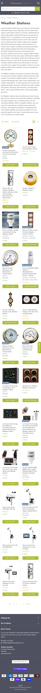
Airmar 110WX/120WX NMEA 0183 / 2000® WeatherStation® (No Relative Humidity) (30, 470)
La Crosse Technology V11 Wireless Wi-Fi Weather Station (10, 387)
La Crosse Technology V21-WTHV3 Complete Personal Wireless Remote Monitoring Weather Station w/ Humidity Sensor (30, 428)
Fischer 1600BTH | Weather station (29, 189)
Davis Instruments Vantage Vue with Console (8, 583)
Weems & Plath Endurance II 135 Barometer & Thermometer (8, 349)
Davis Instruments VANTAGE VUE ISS (8, 508)
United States (19, 661)
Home (3, 18)
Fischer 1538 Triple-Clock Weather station (30, 148)
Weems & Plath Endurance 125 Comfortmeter (28, 348)
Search (20, 685)
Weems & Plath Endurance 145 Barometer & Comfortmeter (7, 271)
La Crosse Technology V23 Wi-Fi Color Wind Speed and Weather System (10, 470)
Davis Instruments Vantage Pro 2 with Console (29, 547)
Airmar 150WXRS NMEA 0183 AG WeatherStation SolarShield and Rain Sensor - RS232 (30, 271)
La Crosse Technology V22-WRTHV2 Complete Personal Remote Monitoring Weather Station (10, 427)
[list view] (38, 122)
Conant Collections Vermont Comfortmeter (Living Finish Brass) (10, 152)
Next (28, 604)
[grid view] (34, 122)
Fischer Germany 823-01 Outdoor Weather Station (30, 583)
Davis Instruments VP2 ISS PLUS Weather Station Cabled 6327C (30, 509)
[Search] (37, 9)
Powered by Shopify (20, 689)
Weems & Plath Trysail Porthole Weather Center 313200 (30, 232)
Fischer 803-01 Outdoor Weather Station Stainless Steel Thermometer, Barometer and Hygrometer (10, 192)
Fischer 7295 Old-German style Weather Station (9, 311)
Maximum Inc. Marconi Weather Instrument (30, 387)
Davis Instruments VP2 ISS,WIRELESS (10, 546)
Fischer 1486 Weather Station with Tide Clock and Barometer (30, 311)
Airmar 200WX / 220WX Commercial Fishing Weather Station (10, 232)
